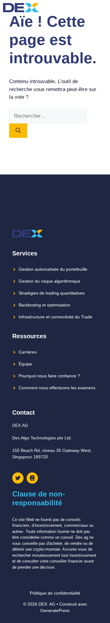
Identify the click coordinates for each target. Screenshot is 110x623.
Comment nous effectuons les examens (57, 387)
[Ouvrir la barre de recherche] (91, 7)
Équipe (25, 363)
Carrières (28, 352)
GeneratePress (55, 610)
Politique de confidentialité (55, 593)
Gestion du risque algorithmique (49, 281)
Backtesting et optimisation (44, 304)
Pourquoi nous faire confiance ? (49, 375)
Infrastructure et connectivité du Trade (55, 316)
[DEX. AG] (21, 7)
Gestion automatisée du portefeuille (53, 269)
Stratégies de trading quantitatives (52, 293)
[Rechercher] (18, 130)
